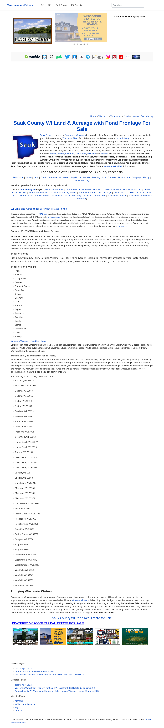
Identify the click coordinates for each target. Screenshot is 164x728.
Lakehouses (71, 189)
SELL (50, 5)
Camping (136, 177)
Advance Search (54, 217)
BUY (42, 5)
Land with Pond (42, 195)
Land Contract (109, 177)
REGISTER (123, 226)
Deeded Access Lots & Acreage (67, 195)
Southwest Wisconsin (75, 135)
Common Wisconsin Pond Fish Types (28, 341)
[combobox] (127, 5)
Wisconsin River (70, 138)
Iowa (84, 153)
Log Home (76, 177)
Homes (135, 116)
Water (66, 177)
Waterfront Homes (54, 189)
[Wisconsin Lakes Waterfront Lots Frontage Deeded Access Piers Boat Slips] (32, 31)
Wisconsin (103, 116)
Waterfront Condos (116, 195)
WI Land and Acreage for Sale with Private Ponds (39, 208)
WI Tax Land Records (25, 704)
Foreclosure (124, 177)
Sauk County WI (27, 189)
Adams (61, 153)
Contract (19, 710)
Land (36, 177)
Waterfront (115, 116)
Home (93, 116)
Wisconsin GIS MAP (113, 166)
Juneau (53, 153)
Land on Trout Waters (94, 195)
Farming (96, 177)
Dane (78, 153)
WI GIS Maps (61, 5)
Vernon (104, 153)
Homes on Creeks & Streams (107, 189)
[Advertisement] (82, 81)
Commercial (55, 177)
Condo (43, 177)
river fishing (123, 138)
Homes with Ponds (132, 189)
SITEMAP (19, 701)
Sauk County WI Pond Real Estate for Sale (82, 618)
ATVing (146, 177)
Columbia (69, 153)
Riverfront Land (137, 192)
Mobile (86, 177)
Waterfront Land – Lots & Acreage (95, 192)
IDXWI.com (42, 214)
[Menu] (152, 5)
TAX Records (76, 5)
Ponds (127, 116)
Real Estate (18, 177)
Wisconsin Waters (20, 5)
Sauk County (147, 116)
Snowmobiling (82, 180)
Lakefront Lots (121, 192)
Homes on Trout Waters (40, 192)
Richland (91, 153)
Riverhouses (85, 189)
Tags (17, 707)
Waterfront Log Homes (65, 192)
